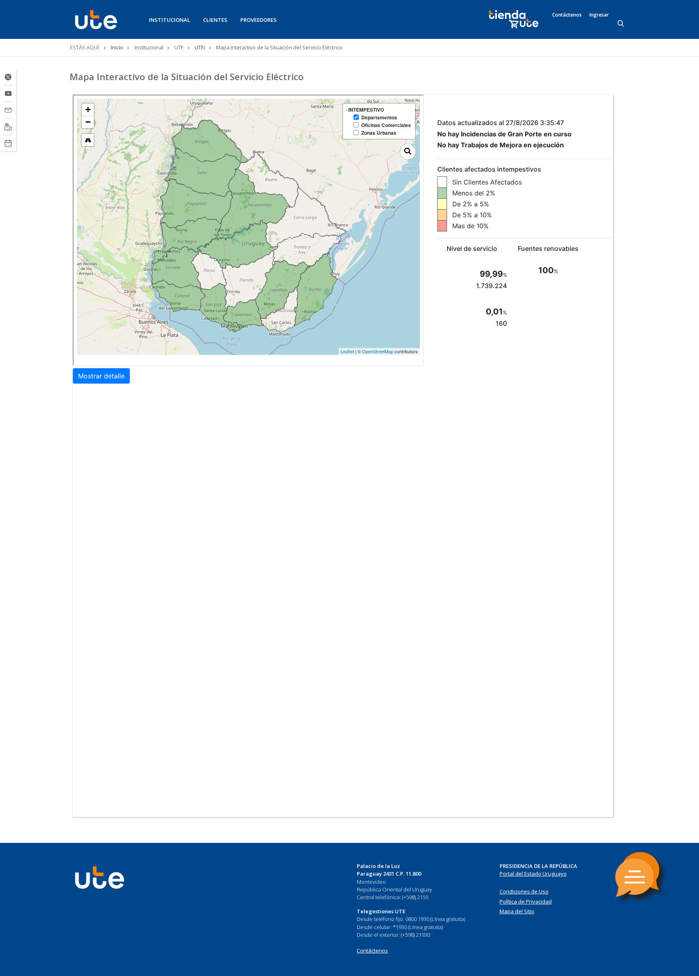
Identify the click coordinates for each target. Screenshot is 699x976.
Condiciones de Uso (524, 891)
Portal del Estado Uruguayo (533, 873)
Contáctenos (567, 15)
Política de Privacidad (526, 901)
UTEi (200, 47)
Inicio (117, 47)
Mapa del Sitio (517, 911)
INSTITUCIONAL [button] (169, 19)
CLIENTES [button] (215, 19)
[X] (8, 77)
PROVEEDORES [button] (258, 19)
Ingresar (599, 15)
